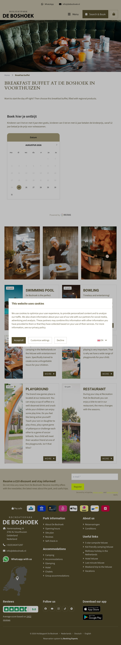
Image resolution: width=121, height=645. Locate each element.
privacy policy (38, 327)
